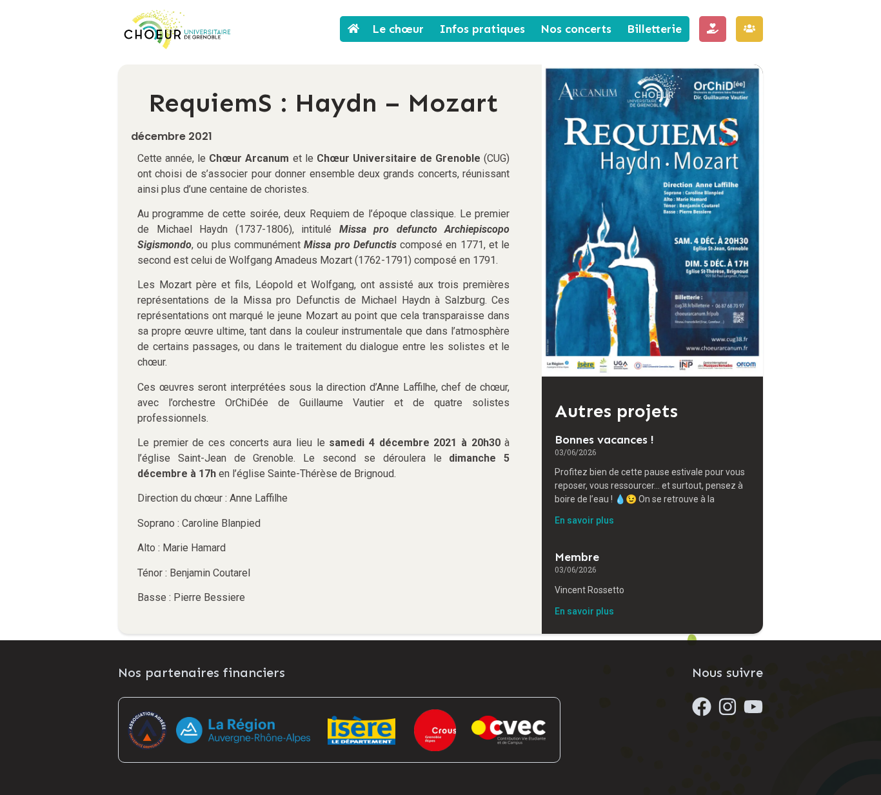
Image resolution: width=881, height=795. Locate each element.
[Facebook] (701, 706)
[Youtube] (753, 706)
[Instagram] (727, 706)
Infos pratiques (482, 29)
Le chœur (398, 29)
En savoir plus (584, 520)
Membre (577, 557)
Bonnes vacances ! (604, 440)
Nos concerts (575, 29)
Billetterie (654, 29)
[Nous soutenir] (712, 29)
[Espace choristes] (749, 29)
